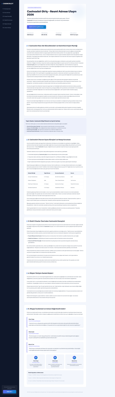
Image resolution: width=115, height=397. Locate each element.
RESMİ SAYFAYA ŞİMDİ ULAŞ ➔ (36, 27)
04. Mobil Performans (7, 20)
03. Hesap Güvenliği (7, 16)
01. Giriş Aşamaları (7, 8)
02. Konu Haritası (6, 12)
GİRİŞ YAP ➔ (9, 391)
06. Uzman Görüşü (7, 27)
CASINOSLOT (8, 4)
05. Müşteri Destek (7, 23)
